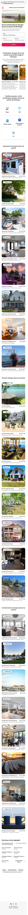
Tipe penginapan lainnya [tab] (7, 843)
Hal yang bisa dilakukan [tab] (20, 843)
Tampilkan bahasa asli (8, 3)
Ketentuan (15, 908)
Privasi (10, 908)
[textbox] (7, 40)
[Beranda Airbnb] (3, 7)
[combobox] (13, 35)
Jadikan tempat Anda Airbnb (16, 7)
